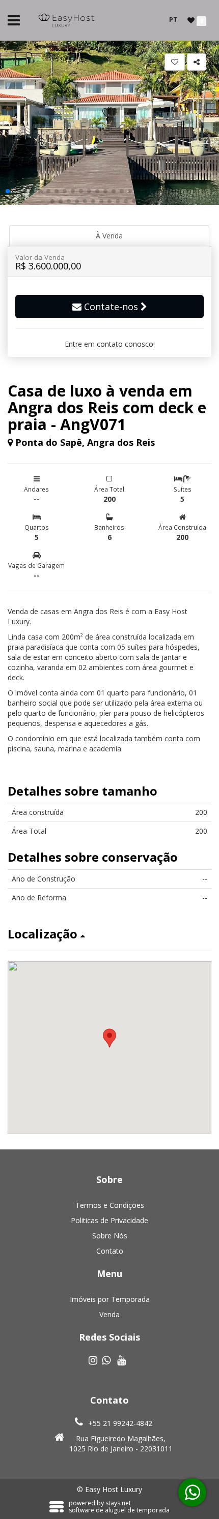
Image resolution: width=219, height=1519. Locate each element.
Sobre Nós (109, 1235)
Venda (109, 1314)
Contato (109, 1251)
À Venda (109, 235)
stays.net (118, 1503)
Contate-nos (111, 306)
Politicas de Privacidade (109, 1220)
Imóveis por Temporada (110, 1299)
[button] (8, 191)
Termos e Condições (109, 1205)
